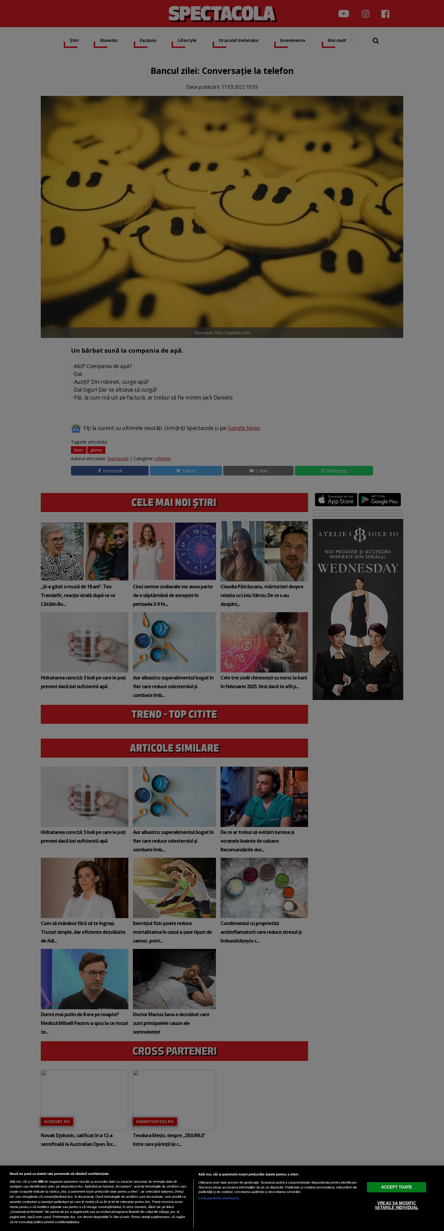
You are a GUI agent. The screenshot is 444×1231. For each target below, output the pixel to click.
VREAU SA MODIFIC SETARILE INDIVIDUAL (396, 1205)
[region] (222, 1198)
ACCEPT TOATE (396, 1187)
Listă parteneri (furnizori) (218, 1198)
